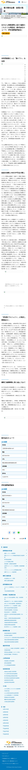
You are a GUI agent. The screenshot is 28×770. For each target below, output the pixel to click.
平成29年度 (6, 726)
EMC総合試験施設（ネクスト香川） (12, 652)
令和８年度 (6, 709)
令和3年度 (5, 717)
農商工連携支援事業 (8, 580)
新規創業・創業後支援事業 (10, 563)
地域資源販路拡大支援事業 (10, 633)
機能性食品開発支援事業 (9, 699)
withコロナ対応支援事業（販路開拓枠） (13, 603)
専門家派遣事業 (7, 559)
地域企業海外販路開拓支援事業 (11, 642)
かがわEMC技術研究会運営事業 (11, 693)
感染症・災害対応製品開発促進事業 (12, 618)
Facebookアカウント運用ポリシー (10, 758)
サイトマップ (5, 753)
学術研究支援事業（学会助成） (11, 610)
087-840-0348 (10, 746)
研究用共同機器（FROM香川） (11, 654)
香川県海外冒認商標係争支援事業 (11, 678)
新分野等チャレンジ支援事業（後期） (12, 605)
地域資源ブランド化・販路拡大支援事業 (13, 601)
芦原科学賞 (6, 691)
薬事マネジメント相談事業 (10, 572)
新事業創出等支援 (7, 550)
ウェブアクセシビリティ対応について (10, 763)
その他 (4, 686)
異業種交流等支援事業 (9, 697)
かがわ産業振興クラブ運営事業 (11, 695)
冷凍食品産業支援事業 (9, 701)
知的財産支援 (6, 669)
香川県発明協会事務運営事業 (10, 676)
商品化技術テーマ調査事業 (10, 612)
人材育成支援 (6, 658)
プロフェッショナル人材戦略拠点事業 (12, 570)
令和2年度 (5, 720)
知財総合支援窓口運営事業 (10, 671)
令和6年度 (5, 712)
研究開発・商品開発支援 (9, 594)
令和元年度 (6, 723)
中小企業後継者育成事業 (9, 665)
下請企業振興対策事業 (9, 591)
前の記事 (6, 538)
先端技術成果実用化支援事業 (10, 622)
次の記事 (22, 538)
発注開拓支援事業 (8, 635)
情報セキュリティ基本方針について (10, 761)
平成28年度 (6, 728)
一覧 (14, 538)
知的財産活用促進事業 (9, 682)
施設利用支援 (6, 645)
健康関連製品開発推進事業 (10, 620)
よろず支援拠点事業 (8, 561)
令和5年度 (5, 714)
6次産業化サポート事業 (9, 578)
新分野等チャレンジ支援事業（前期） (12, 627)
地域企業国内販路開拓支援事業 (11, 639)
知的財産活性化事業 (8, 680)
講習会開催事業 (7, 663)
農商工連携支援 (6, 33)
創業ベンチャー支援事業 (9, 553)
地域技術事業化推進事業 (9, 624)
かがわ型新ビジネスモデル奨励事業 (12, 688)
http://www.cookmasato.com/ (9, 462)
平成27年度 (6, 731)
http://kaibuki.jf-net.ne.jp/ (8, 510)
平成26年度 (6, 734)
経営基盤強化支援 (7, 584)
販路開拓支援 (6, 630)
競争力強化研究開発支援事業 (10, 607)
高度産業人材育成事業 (9, 661)
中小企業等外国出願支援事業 (10, 673)
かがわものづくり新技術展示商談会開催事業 (14, 637)
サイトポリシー (6, 756)
